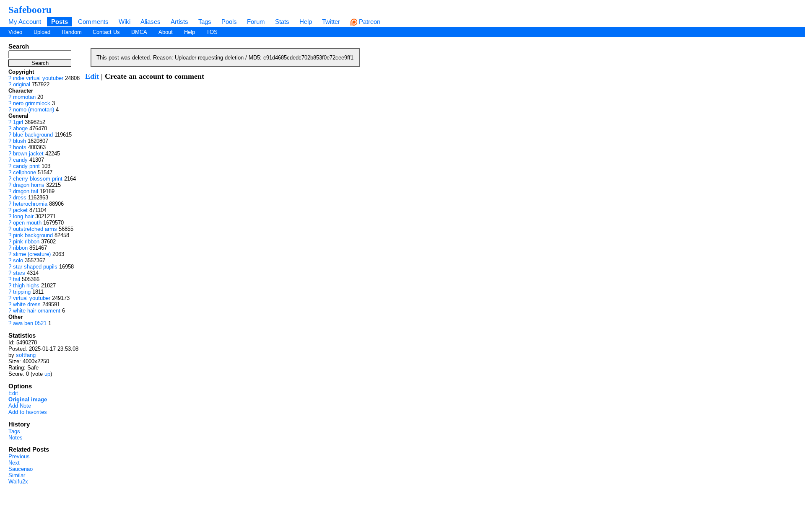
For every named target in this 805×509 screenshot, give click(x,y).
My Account (24, 21)
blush (19, 141)
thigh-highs (26, 285)
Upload (42, 32)
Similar (16, 475)
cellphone (24, 172)
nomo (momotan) (33, 109)
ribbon (20, 248)
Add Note (19, 406)
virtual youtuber (31, 298)
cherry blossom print (37, 179)
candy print (26, 166)
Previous (19, 456)
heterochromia (30, 204)
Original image (27, 399)
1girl (18, 122)
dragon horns (28, 185)
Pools (229, 21)
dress (19, 197)
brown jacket (28, 153)
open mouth (27, 223)
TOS (212, 32)
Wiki (124, 21)
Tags (204, 21)
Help (305, 21)
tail (16, 279)
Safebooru (30, 9)
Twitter (331, 21)
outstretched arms (35, 229)
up (47, 374)
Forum (256, 21)
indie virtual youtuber (38, 78)
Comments (93, 21)
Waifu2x (18, 481)
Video (15, 32)
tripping (22, 292)
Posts (59, 21)
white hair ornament (36, 310)
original (21, 84)
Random (72, 32)
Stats (282, 21)
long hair (23, 216)
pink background (33, 235)
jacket (20, 210)
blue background (33, 135)
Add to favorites (27, 412)
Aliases (150, 21)
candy (20, 160)
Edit (13, 393)
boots (19, 147)
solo (18, 260)
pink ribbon (26, 241)
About (165, 32)
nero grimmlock (31, 103)
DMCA (139, 32)
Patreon (368, 21)
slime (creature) (32, 254)
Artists (179, 21)
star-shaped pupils (35, 267)
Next (14, 463)
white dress (27, 304)
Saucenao (20, 469)
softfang (26, 355)
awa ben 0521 (30, 323)
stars (19, 273)
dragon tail (25, 191)
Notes (15, 437)
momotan (24, 97)
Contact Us (106, 32)
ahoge (20, 128)
